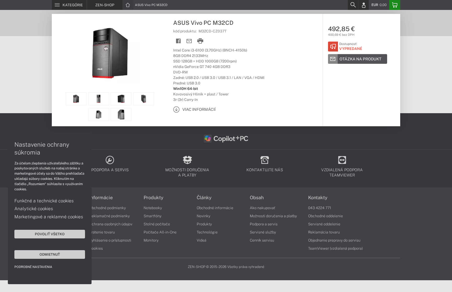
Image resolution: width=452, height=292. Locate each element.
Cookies (96, 248)
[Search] (353, 5)
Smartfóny (152, 216)
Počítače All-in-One (160, 232)
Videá (201, 240)
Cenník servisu (262, 240)
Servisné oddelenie (324, 224)
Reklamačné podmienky (109, 216)
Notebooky (153, 208)
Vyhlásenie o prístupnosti (110, 240)
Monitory (151, 240)
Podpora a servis (264, 224)
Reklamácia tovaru (324, 232)
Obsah (257, 197)
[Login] (363, 5)
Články (204, 197)
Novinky (203, 216)
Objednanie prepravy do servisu (334, 240)
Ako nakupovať (262, 208)
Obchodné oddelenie (325, 216)
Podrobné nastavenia (33, 267)
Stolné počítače (157, 224)
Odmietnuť (49, 254)
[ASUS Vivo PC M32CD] (110, 53)
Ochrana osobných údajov (110, 224)
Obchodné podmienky (107, 208)
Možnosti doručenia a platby (273, 216)
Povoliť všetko (50, 234)
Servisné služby (263, 232)
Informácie (101, 197)
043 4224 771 (319, 208)
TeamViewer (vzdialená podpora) (335, 248)
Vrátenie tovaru (102, 232)
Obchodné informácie (215, 208)
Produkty (153, 197)
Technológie (207, 232)
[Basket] (394, 5)
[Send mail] (189, 41)
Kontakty (317, 197)
